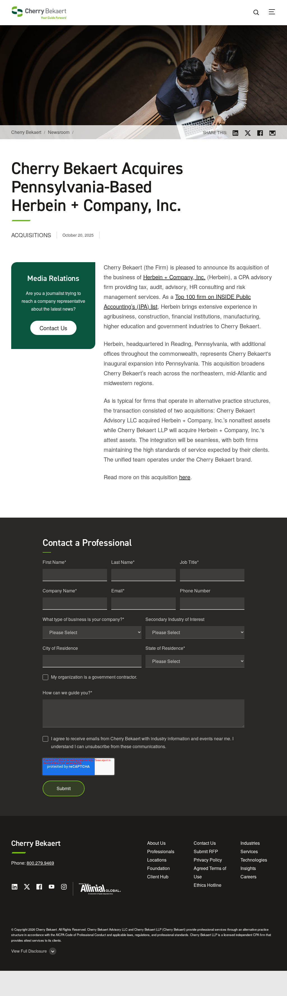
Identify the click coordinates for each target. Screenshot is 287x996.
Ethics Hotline (207, 885)
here (184, 477)
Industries (250, 843)
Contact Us (53, 328)
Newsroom (59, 132)
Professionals (160, 851)
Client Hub (157, 876)
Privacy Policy (208, 860)
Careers (248, 876)
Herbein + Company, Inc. (174, 277)
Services (249, 851)
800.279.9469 (40, 863)
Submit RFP (206, 851)
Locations (156, 860)
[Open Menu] (275, 12)
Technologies (253, 860)
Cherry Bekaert (26, 132)
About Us (156, 843)
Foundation (158, 868)
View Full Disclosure (29, 951)
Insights (248, 868)
